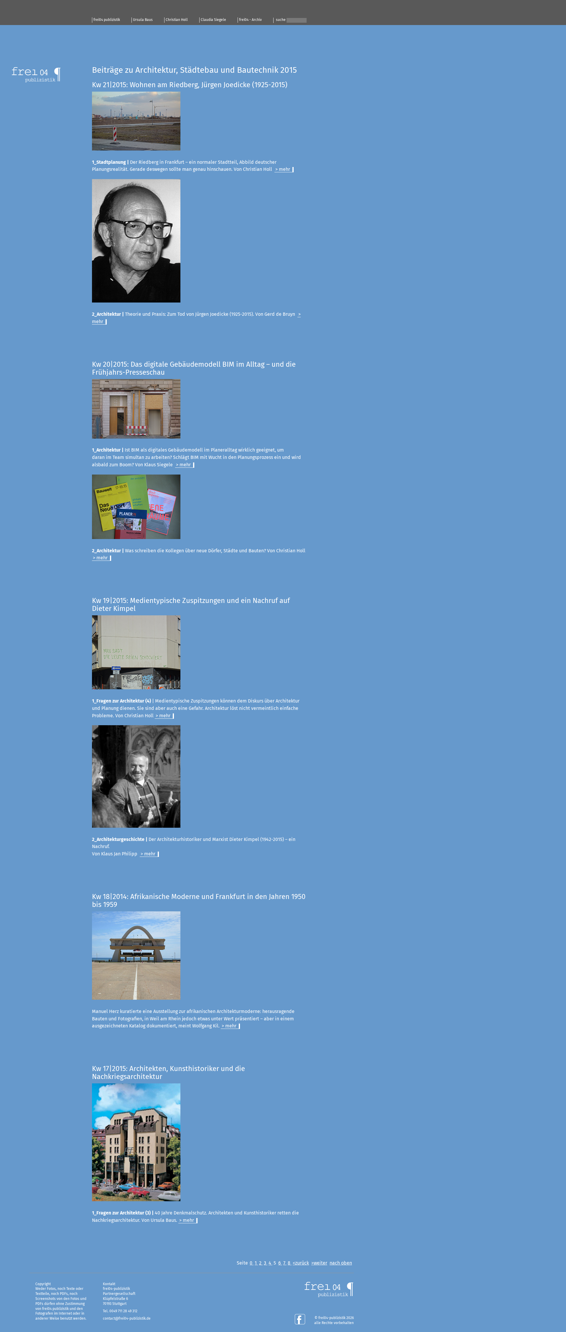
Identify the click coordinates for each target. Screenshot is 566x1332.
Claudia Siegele (213, 20)
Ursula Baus (143, 20)
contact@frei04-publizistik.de (127, 1319)
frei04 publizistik (106, 20)
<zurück (301, 1263)
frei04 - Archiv (250, 20)
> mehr (282, 169)
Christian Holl (177, 20)
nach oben (341, 1263)
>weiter (319, 1263)
